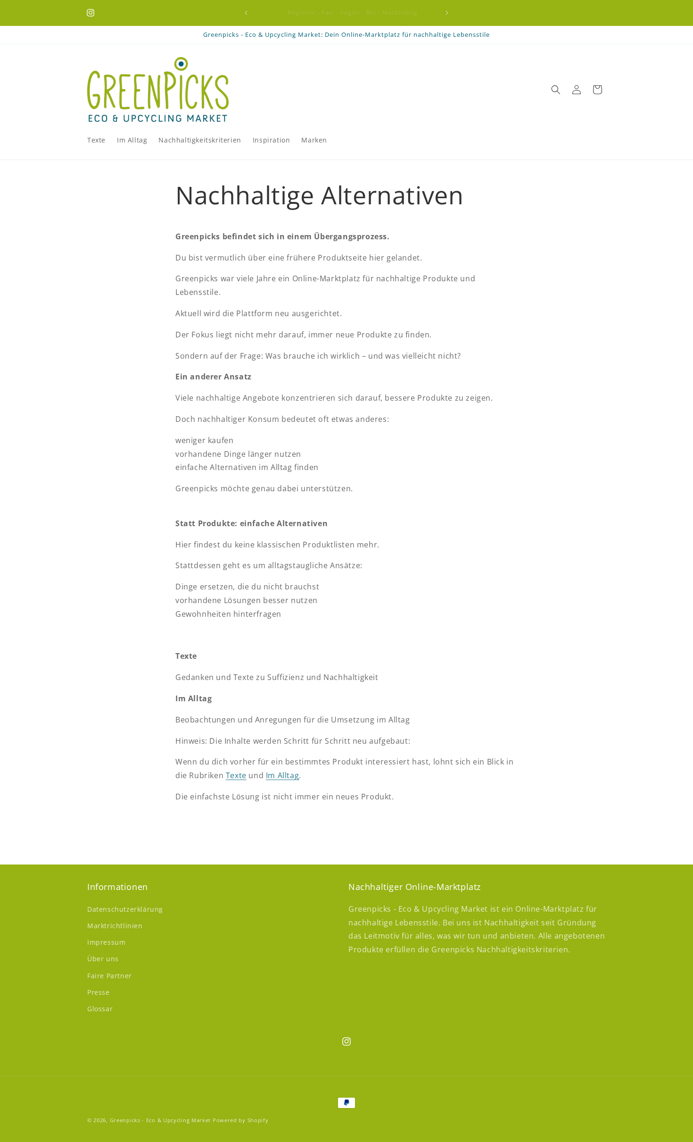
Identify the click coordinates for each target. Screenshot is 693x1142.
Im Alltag (282, 775)
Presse (98, 992)
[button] (555, 89)
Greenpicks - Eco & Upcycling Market (160, 1120)
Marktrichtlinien (115, 925)
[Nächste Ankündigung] (447, 13)
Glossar (100, 1008)
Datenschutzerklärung (125, 909)
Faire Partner (109, 975)
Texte (236, 775)
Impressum (106, 942)
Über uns (103, 958)
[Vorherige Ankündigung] (246, 13)
